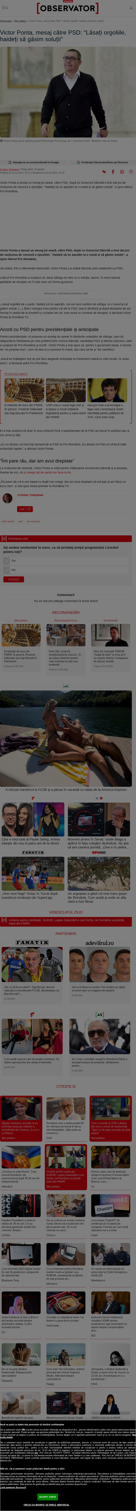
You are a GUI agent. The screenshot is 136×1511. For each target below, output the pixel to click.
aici (36, 1453)
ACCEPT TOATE (47, 1497)
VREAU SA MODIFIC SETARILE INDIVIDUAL (46, 1505)
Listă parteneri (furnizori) (13, 1487)
